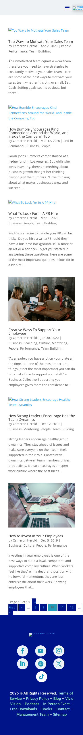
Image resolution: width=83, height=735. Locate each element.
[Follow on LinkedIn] (22, 663)
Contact (63, 709)
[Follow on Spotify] (40, 663)
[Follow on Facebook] (22, 650)
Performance (17, 51)
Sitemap (60, 714)
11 (62, 607)
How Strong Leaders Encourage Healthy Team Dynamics (41, 417)
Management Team (32, 714)
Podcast (32, 704)
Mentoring (59, 343)
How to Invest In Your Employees (35, 536)
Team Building (40, 51)
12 (71, 607)
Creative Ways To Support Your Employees (34, 331)
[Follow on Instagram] (58, 650)
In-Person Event (56, 704)
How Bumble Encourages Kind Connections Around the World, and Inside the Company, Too (38, 133)
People (66, 46)
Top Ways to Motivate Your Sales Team (40, 41)
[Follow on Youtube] (40, 650)
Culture (44, 343)
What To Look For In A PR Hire (33, 213)
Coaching (30, 343)
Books (46, 709)
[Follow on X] (58, 663)
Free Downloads (23, 709)
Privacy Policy (37, 698)
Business (32, 146)
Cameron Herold (25, 46)
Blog (57, 698)
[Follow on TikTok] (41, 676)
